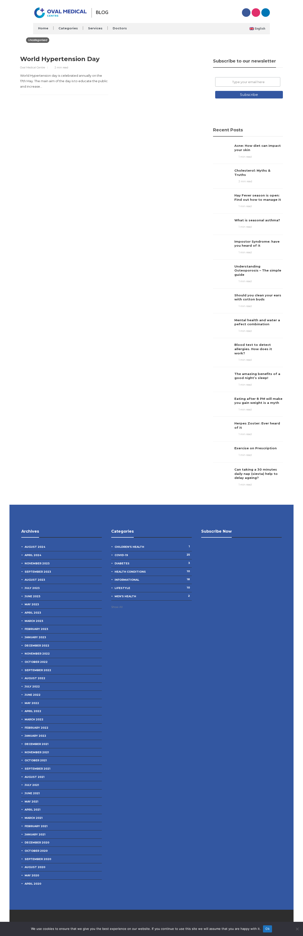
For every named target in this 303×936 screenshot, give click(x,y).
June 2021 (32, 793)
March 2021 (34, 818)
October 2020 (36, 850)
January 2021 (35, 834)
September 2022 (38, 670)
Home (43, 28)
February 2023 (36, 629)
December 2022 (37, 645)
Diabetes (152, 563)
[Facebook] (246, 12)
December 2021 (37, 744)
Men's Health (152, 596)
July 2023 (32, 588)
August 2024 (35, 546)
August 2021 (35, 777)
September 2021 (37, 768)
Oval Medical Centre (32, 67)
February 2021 (36, 826)
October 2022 (36, 662)
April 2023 (33, 612)
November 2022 (37, 653)
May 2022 (32, 703)
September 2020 (38, 859)
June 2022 (32, 694)
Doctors (120, 28)
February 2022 (36, 727)
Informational (152, 579)
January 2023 (35, 637)
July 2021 (32, 785)
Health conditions (152, 571)
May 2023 (32, 604)
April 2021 (32, 809)
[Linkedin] (265, 12)
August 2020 (35, 867)
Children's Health (152, 546)
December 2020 (37, 842)
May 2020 (32, 875)
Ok (267, 929)
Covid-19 (152, 555)
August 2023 (35, 579)
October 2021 (36, 760)
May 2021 (31, 801)
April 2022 (33, 711)
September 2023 (38, 571)
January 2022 (35, 735)
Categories (68, 28)
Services (95, 28)
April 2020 (33, 883)
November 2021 (37, 752)
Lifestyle (152, 588)
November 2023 (37, 563)
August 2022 (35, 678)
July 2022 (32, 686)
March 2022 (34, 719)
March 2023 (34, 621)
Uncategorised (37, 40)
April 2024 (33, 555)
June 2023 (32, 596)
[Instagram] (256, 12)
